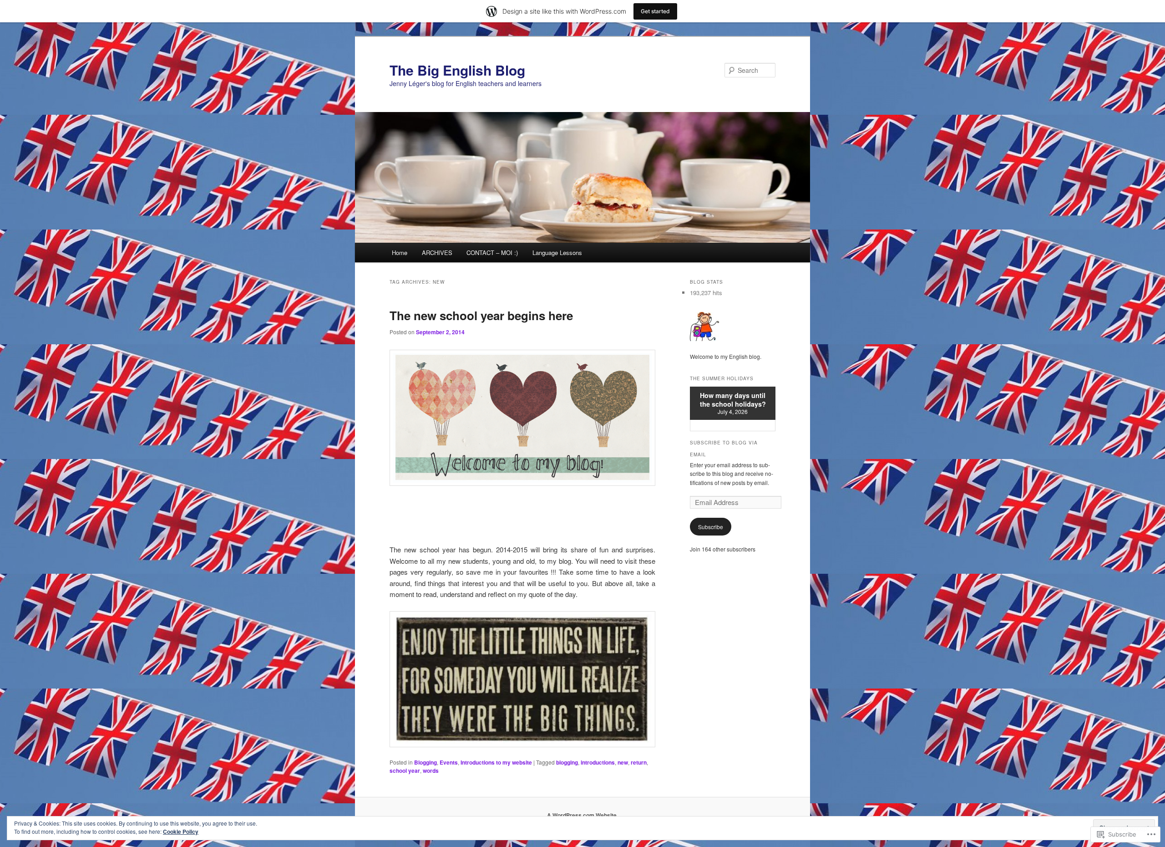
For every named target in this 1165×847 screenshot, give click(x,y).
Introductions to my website (496, 762)
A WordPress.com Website (582, 815)
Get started (655, 11)
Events (449, 762)
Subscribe (710, 527)
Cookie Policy (180, 831)
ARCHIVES (437, 252)
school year (405, 770)
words (431, 770)
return (639, 762)
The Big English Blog (457, 70)
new (623, 762)
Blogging (425, 762)
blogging (567, 762)
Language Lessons (557, 252)
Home (399, 252)
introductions (598, 762)
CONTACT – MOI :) (492, 252)
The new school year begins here (481, 315)
